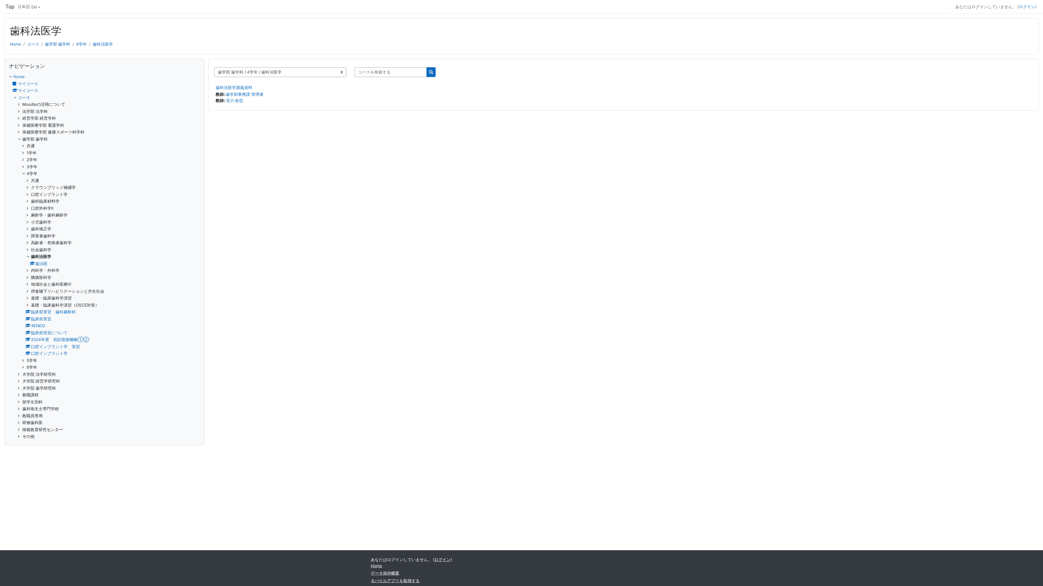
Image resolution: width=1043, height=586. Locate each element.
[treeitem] (104, 257)
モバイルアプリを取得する (395, 580)
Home (15, 44)
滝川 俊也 (234, 100)
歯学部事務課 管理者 (244, 94)
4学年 (81, 44)
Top (9, 7)
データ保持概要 (385, 573)
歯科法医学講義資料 (234, 87)
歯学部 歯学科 (57, 44)
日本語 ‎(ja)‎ (27, 6)
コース (33, 44)
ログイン (1027, 6)
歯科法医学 (103, 44)
